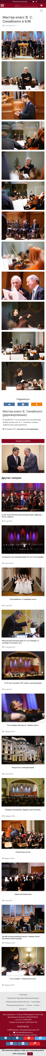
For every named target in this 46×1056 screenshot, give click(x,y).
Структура (23, 994)
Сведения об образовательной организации (23, 998)
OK (30, 1053)
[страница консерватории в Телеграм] (5, 1038)
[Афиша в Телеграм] (34, 1043)
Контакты (23, 1009)
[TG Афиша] (17, 1038)
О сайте (36, 1005)
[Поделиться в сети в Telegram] (23, 404)
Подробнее (22, 1053)
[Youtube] (28, 1038)
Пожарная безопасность (15, 1005)
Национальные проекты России (17, 1002)
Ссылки (29, 1005)
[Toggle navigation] (41, 11)
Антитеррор (35, 1002)
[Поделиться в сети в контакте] (9, 404)
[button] (5, 459)
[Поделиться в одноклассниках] (36, 404)
